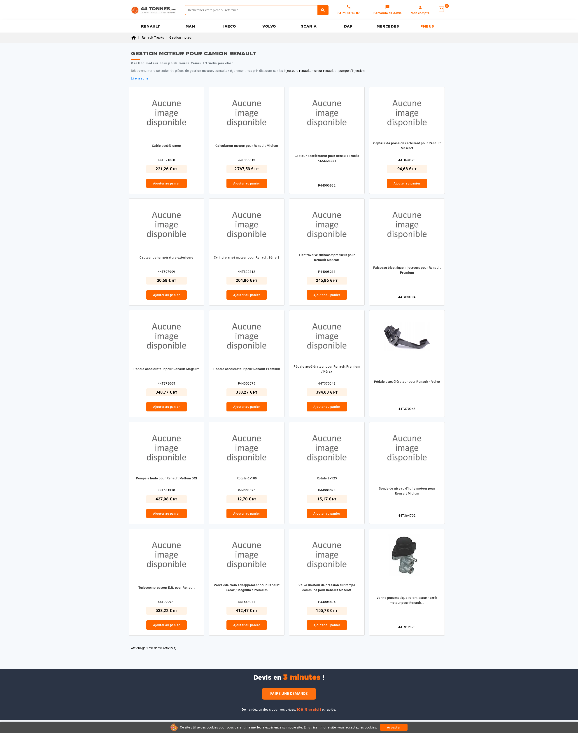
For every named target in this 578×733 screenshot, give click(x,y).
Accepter (394, 727)
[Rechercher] (323, 10)
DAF (348, 26)
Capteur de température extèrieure (166, 257)
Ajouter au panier (166, 183)
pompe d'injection (351, 70)
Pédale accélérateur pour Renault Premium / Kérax (327, 369)
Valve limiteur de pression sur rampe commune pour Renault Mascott (326, 587)
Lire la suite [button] (139, 78)
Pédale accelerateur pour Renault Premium (246, 369)
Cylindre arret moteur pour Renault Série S (247, 257)
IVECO (229, 26)
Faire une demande (289, 693)
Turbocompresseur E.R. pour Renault (166, 587)
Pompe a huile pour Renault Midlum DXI (166, 478)
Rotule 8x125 (327, 478)
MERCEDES (388, 26)
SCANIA (309, 26)
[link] (387, 10)
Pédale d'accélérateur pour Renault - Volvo (407, 381)
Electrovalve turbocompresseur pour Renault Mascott (327, 257)
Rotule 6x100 (247, 478)
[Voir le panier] (441, 9)
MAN (190, 26)
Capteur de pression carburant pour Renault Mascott (407, 145)
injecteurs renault (297, 70)
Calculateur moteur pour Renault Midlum (246, 145)
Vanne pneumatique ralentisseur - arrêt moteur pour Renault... (407, 600)
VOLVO (269, 26)
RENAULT (150, 26)
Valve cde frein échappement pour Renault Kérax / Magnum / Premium (247, 587)
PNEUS (427, 26)
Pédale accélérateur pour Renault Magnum (166, 369)
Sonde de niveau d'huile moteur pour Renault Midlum (407, 491)
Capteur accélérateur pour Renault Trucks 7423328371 (327, 158)
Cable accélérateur (166, 145)
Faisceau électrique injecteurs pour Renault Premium (407, 270)
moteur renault (323, 70)
